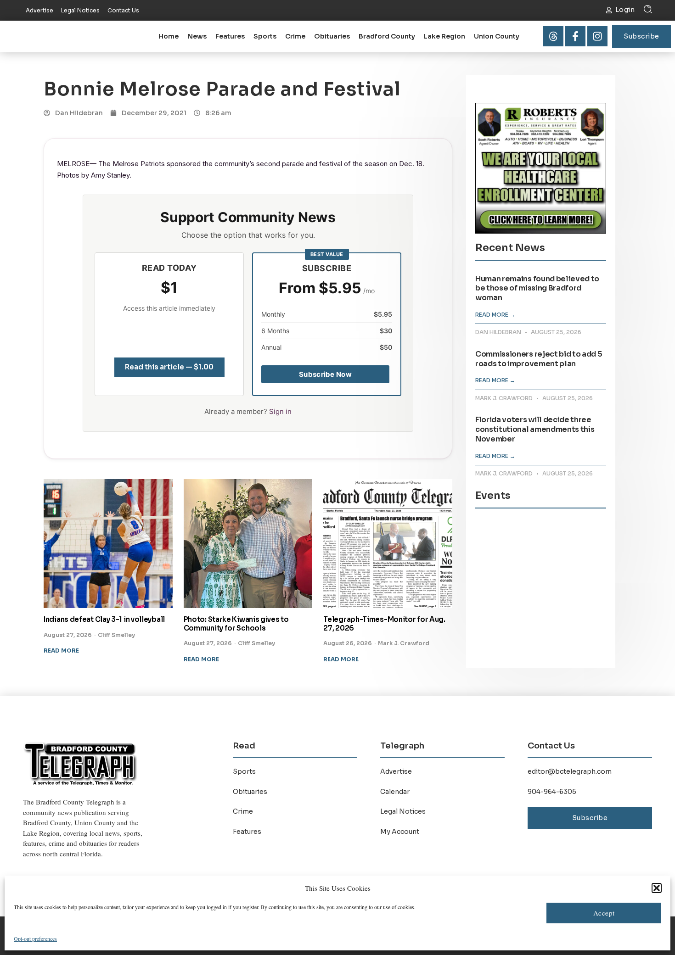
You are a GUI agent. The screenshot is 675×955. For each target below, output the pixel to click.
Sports (264, 36)
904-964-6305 (552, 791)
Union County (496, 36)
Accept (604, 912)
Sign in (280, 411)
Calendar (395, 791)
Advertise (396, 771)
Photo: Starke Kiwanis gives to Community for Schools (236, 623)
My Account (399, 831)
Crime (295, 36)
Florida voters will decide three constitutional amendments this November (534, 429)
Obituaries (332, 36)
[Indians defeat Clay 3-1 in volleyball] (108, 543)
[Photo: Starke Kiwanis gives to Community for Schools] (248, 543)
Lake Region (444, 36)
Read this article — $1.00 (169, 367)
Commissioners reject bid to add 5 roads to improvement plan (538, 359)
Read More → (495, 314)
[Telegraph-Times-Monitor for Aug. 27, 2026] (387, 543)
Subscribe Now (325, 374)
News (197, 36)
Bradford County (387, 36)
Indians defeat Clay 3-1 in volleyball (104, 619)
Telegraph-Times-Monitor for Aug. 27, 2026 (384, 623)
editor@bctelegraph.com (570, 771)
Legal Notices (403, 811)
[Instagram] (597, 36)
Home (168, 36)
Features (230, 36)
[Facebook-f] (575, 36)
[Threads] (553, 36)
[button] (656, 888)
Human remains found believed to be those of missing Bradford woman (537, 288)
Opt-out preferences (35, 938)
